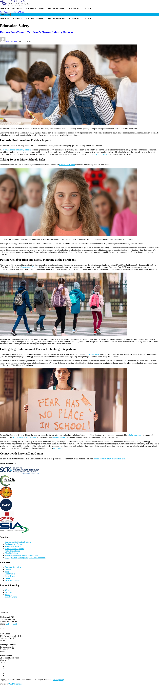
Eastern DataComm (67, 165)
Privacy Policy (58, 680)
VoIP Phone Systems (13, 546)
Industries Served (34, 8)
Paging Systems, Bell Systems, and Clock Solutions (25, 557)
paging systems (19, 437)
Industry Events (11, 597)
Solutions (17, 8)
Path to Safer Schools (29, 267)
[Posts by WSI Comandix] (3, 41)
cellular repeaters (134, 435)
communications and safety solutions (17, 150)
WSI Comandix (12, 41)
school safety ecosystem (99, 154)
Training (8, 595)
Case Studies (10, 574)
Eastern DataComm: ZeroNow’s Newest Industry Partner (36, 32)
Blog (7, 571)
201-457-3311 (12, 12)
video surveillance (59, 437)
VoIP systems (31, 437)
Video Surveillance (12, 551)
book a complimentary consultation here (109, 459)
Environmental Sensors (14, 544)
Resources (74, 8)
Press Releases (10, 576)
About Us (4, 8)
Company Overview (13, 567)
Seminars (8, 592)
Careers (8, 569)
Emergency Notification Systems (18, 542)
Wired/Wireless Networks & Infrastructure (21, 555)
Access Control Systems (14, 549)
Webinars (8, 590)
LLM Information (12, 580)
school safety (94, 354)
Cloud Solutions (11, 553)
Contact (87, 8)
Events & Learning (56, 8)
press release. (58, 448)
